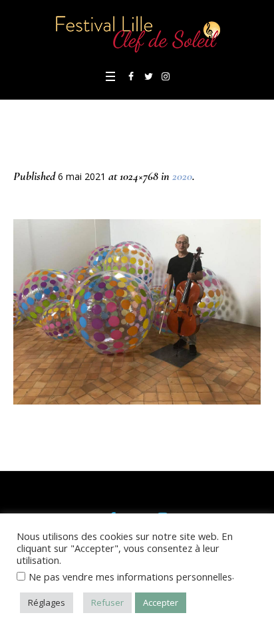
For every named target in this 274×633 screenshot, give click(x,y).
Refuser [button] (107, 602)
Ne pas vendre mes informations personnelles (130, 576)
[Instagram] (165, 76)
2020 (182, 176)
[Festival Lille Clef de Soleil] (137, 32)
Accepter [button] (160, 602)
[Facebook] (131, 76)
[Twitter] (148, 76)
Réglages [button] (46, 602)
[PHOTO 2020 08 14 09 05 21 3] (137, 312)
